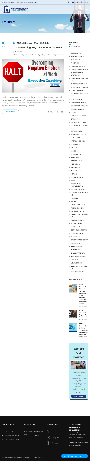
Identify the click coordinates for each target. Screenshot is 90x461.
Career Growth (76, 66)
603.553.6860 (9, 432)
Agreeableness (76, 56)
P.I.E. (72, 180)
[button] (74, 456)
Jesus (73, 148)
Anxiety (16, 55)
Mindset (74, 164)
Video (73, 260)
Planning (74, 198)
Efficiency (74, 119)
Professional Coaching (79, 215)
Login (86, 2)
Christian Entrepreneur (79, 78)
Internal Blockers (77, 141)
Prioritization (76, 211)
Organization (76, 177)
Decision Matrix (76, 109)
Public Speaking (76, 220)
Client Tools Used (77, 90)
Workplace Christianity (79, 266)
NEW (72, 174)
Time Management (77, 256)
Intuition (74, 144)
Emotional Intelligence (52, 55)
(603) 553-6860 (9, 2)
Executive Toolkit (77, 134)
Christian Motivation (78, 87)
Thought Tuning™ (77, 253)
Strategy (74, 237)
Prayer (73, 201)
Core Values (75, 99)
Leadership (75, 154)
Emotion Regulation (38, 55)
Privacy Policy (38, 432)
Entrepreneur (76, 131)
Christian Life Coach (78, 84)
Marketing (75, 157)
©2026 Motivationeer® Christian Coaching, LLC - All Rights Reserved (22, 458)
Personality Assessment (79, 193)
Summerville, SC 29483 (12, 439)
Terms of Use (38, 435)
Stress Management (78, 240)
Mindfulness (75, 161)
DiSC (72, 112)
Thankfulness (76, 246)
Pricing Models (76, 208)
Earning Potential (77, 116)
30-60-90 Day (75, 53)
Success (74, 243)
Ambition (74, 60)
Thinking (74, 250)
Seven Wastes (76, 233)
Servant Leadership (78, 230)
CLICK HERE (78, 396)
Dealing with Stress (26, 55)
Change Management (78, 70)
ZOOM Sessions (76, 272)
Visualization (76, 263)
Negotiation (75, 171)
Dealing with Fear (77, 102)
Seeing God (75, 227)
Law (72, 151)
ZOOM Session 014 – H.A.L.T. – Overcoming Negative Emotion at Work (39, 45)
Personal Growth (77, 189)
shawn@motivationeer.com (28, 2)
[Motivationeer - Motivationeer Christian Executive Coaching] (15, 9)
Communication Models (79, 94)
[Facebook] (57, 111)
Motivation (75, 167)
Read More (10, 112)
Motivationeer (19, 52)
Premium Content (77, 205)
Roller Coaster (76, 223)
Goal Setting (75, 138)
